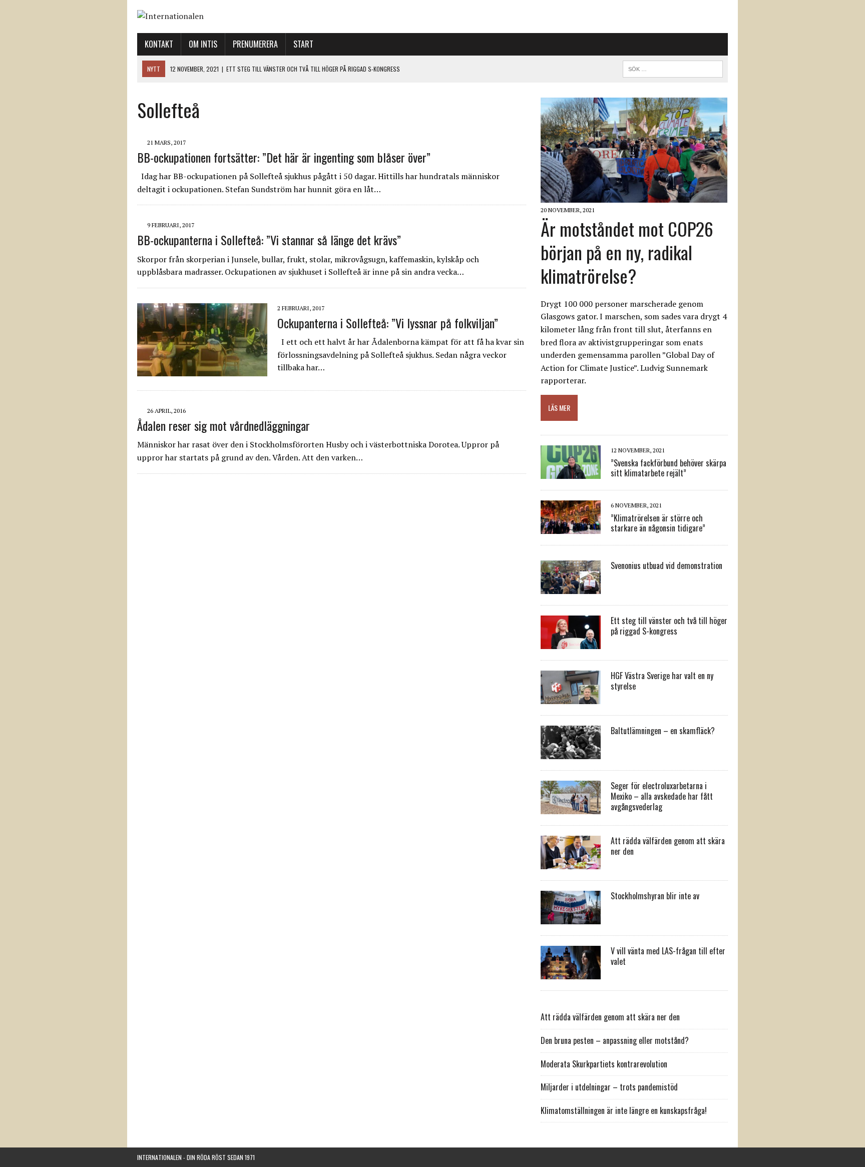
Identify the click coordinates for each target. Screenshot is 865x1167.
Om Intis (203, 44)
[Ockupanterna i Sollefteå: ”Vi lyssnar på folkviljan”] (202, 369)
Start (303, 44)
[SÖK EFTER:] (673, 68)
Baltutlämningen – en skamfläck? (663, 731)
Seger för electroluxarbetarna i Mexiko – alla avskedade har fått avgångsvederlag (662, 796)
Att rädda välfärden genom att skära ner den (668, 846)
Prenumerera (255, 44)
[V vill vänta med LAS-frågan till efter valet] (571, 972)
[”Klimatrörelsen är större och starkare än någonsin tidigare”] (571, 527)
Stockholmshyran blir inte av (655, 896)
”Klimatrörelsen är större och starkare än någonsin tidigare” (658, 523)
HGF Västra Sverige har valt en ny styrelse (662, 681)
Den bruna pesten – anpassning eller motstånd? (615, 1040)
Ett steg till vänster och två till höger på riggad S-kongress (669, 626)
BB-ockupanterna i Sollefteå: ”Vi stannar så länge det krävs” (269, 240)
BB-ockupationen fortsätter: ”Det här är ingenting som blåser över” (283, 157)
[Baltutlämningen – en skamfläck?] (571, 752)
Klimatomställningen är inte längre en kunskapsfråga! (624, 1110)
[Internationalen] (432, 16)
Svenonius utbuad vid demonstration (666, 565)
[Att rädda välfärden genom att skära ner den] (571, 862)
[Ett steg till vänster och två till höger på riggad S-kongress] (571, 642)
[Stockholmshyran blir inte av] (571, 917)
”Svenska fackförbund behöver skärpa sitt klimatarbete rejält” (668, 468)
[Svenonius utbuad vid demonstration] (571, 587)
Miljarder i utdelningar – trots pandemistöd (609, 1087)
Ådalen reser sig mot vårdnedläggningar (223, 425)
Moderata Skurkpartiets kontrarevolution (604, 1064)
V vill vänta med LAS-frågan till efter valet (668, 956)
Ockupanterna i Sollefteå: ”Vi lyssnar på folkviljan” (387, 323)
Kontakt (159, 44)
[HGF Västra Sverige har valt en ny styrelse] (571, 697)
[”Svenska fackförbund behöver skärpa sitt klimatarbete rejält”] (571, 472)
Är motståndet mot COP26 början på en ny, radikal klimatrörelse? (627, 252)
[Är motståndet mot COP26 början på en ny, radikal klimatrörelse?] (634, 196)
